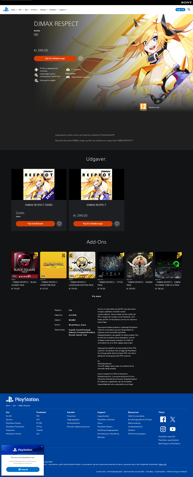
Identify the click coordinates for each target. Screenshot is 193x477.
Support (62, 10)
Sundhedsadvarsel (135, 426)
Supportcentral (103, 416)
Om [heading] (7, 412)
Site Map (149, 471)
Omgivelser (71, 416)
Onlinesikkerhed (73, 423)
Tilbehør (43, 10)
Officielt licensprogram (137, 433)
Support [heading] (101, 412)
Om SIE (8, 416)
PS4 (37, 419)
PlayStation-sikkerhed (105, 419)
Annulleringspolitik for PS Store (140, 419)
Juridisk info (100, 471)
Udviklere (131, 430)
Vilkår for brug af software (177, 471)
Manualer (101, 437)
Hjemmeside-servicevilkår (134, 471)
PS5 (20, 10)
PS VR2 (39, 423)
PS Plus (33, 10)
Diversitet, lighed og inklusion (78, 426)
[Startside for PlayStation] (6, 9)
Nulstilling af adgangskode (107, 430)
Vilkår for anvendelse (136, 416)
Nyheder (53, 10)
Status (99, 423)
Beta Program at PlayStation (169, 443)
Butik (13, 10)
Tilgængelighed (73, 419)
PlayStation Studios (13, 423)
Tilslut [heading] (161, 412)
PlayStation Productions (15, 426)
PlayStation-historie (13, 433)
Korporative (10, 430)
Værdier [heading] (71, 412)
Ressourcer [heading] (133, 412)
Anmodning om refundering (108, 433)
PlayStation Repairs (104, 426)
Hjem (8, 405)
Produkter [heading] (41, 412)
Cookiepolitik (160, 471)
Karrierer (9, 419)
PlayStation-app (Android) (169, 440)
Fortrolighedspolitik (114, 471)
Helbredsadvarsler (105, 363)
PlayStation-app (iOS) (167, 436)
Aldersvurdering (134, 423)
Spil (26, 10)
